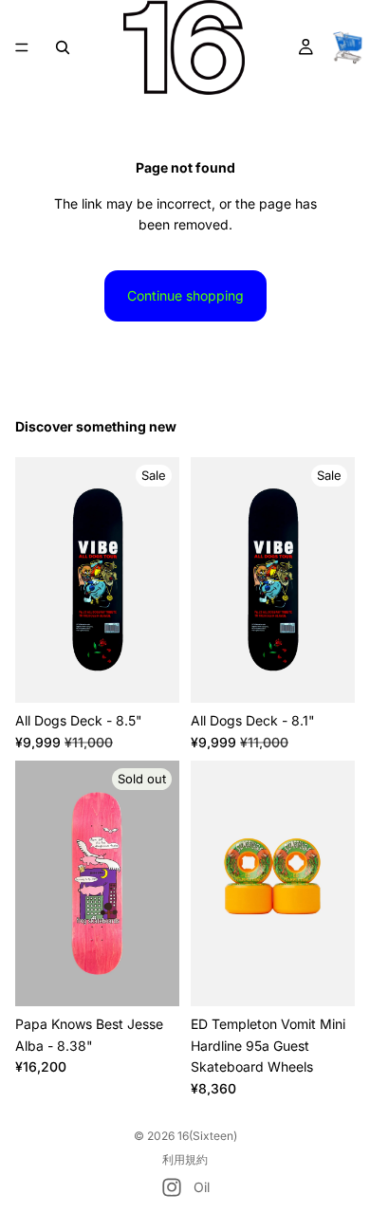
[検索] (62, 47)
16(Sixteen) (207, 1136)
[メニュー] (22, 47)
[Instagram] (171, 1187)
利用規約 (185, 1159)
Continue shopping (185, 295)
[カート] (347, 47)
